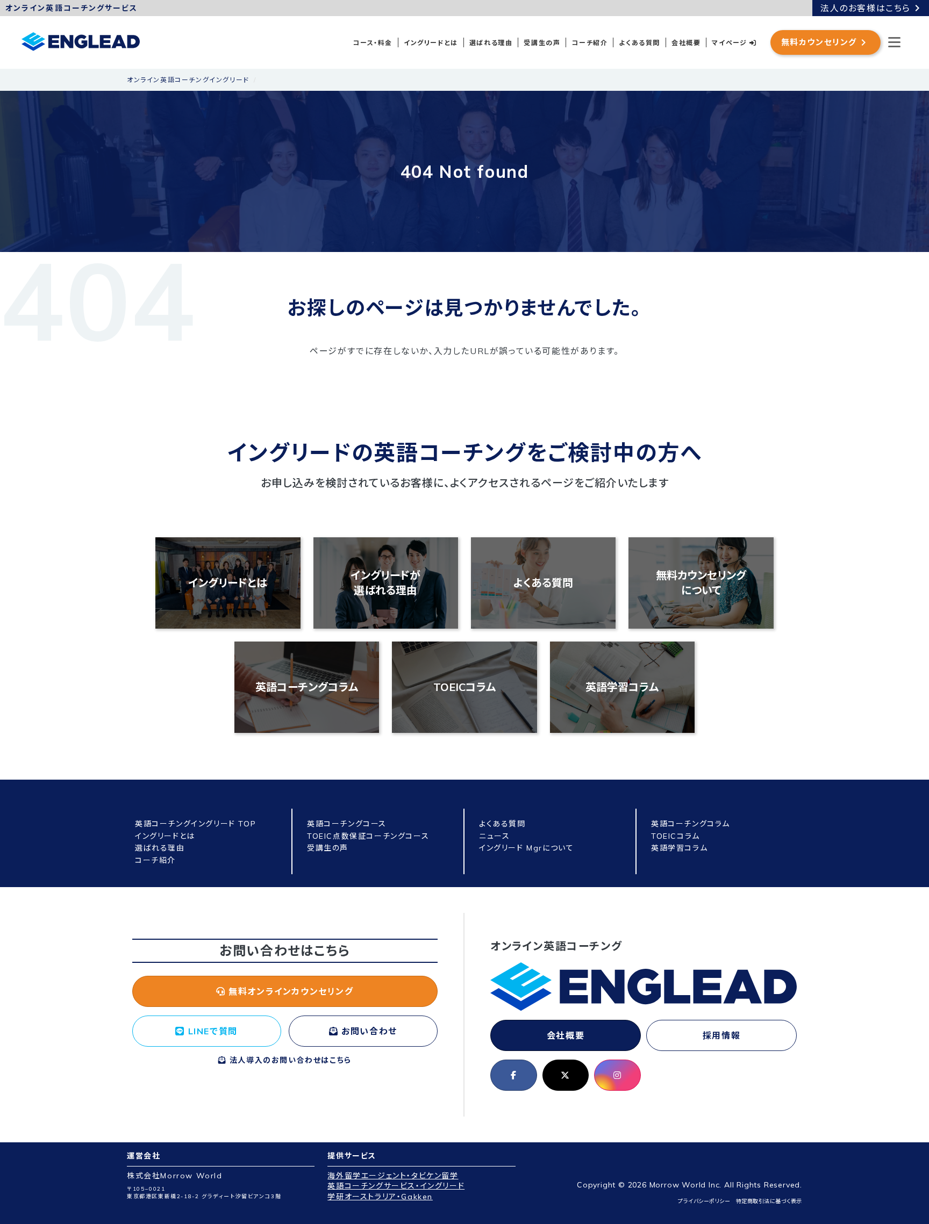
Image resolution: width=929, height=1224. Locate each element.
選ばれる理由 (491, 43)
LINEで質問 (211, 1031)
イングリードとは (431, 43)
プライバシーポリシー (704, 1201)
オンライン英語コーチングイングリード (188, 80)
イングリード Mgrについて (526, 848)
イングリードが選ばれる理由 (385, 582)
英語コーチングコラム (306, 687)
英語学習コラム (622, 687)
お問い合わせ (368, 1031)
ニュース (494, 836)
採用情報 (721, 1035)
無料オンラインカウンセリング (290, 991)
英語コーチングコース (347, 824)
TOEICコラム (464, 687)
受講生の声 (542, 43)
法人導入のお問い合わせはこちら (289, 1060)
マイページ (730, 43)
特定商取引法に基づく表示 (769, 1201)
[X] (565, 1075)
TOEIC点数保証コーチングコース (368, 836)
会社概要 (686, 43)
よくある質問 (639, 43)
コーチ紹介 (589, 43)
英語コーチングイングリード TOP (195, 824)
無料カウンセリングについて (701, 582)
